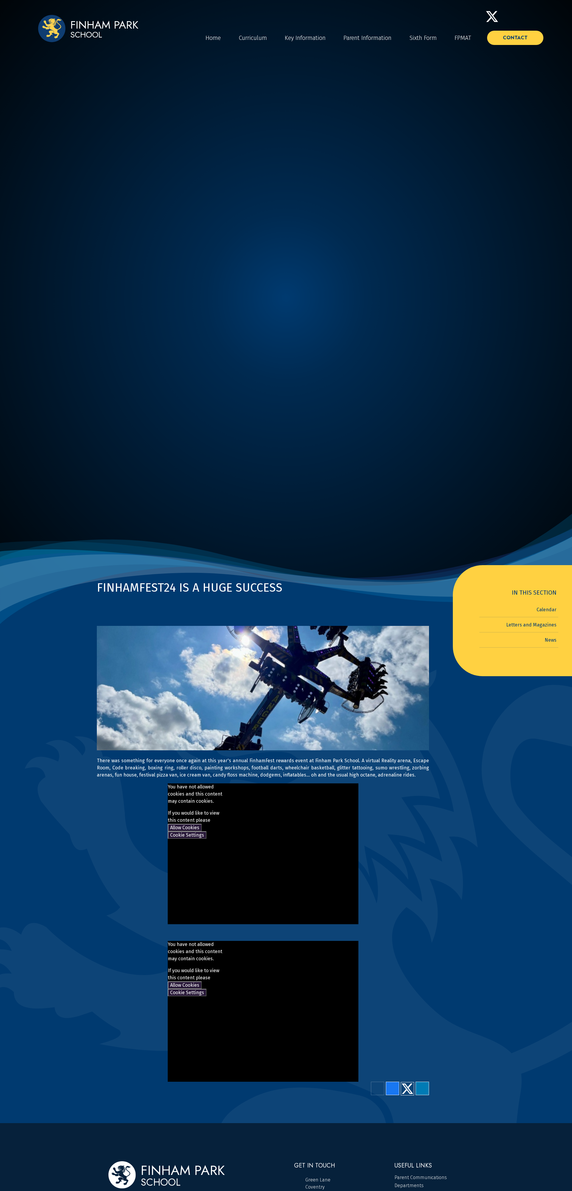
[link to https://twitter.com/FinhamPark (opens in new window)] (492, 16)
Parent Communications (420, 1177)
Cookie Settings (187, 835)
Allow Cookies (184, 827)
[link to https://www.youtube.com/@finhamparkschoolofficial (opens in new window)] (522, 16)
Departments (409, 1185)
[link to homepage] (52, 29)
